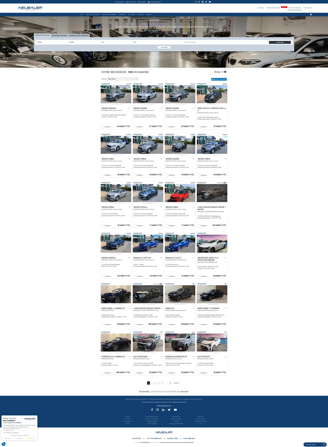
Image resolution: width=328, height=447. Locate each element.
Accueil (261, 8)
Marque (40, 42)
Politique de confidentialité (176, 423)
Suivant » (177, 383)
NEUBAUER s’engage (152, 421)
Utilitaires (131, 14)
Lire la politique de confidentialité (11, 432)
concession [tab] (84, 35)
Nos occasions (295, 8)
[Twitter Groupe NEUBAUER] (207, 2)
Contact (127, 423)
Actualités (143, 2)
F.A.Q (200, 423)
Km (103, 42)
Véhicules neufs (273, 8)
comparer (108, 127)
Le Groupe (127, 419)
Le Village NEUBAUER (152, 423)
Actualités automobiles (200, 421)
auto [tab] (47, 35)
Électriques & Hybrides (109, 14)
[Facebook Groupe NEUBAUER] (196, 2)
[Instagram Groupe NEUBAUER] (200, 2)
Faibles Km (122, 14)
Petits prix (140, 14)
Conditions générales (176, 419)
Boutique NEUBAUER (155, 2)
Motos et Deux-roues (92, 14)
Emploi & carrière (200, 419)
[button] (4, 444)
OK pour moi (31, 438)
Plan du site (200, 416)
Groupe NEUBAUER (145, 442)
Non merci (7, 438)
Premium (149, 14)
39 (170, 383)
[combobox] (226, 42)
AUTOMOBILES (154, 438)
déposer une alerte (220, 79)
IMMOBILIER (189, 438)
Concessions (120, 2)
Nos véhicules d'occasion (151, 416)
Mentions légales (165, 442)
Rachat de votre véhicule (151, 419)
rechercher (280, 42)
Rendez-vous (132, 2)
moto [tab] (65, 35)
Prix (135, 42)
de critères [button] (164, 47)
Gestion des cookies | (175, 442)
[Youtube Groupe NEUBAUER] (211, 2)
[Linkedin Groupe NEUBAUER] (203, 2)
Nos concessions (127, 421)
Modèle (72, 42)
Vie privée (176, 421)
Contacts (307, 8)
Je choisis (19, 438)
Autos (81, 14)
